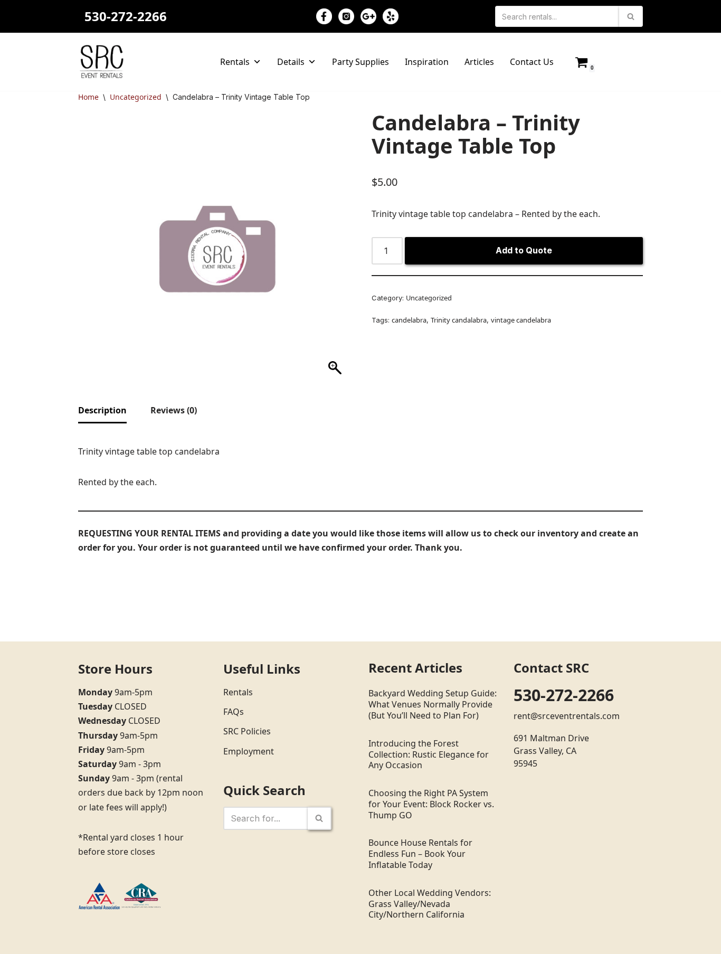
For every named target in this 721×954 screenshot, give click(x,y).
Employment (248, 751)
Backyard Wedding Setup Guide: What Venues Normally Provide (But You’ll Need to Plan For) (432, 704)
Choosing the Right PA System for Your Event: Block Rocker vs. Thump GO (431, 804)
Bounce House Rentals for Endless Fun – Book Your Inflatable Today (420, 854)
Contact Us (532, 62)
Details (291, 62)
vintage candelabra (521, 320)
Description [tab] (102, 410)
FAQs (233, 711)
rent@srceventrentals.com (567, 716)
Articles (479, 62)
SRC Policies (247, 731)
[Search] (631, 16)
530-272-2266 (125, 16)
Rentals (235, 62)
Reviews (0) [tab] (173, 410)
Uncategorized (136, 97)
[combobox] (507, 214)
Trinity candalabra (459, 320)
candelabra (409, 320)
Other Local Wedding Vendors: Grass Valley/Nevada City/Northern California (429, 904)
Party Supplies (360, 62)
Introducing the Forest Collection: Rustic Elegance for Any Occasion (428, 754)
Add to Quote (524, 250)
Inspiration (427, 62)
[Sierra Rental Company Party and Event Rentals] (102, 61)
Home (88, 97)
